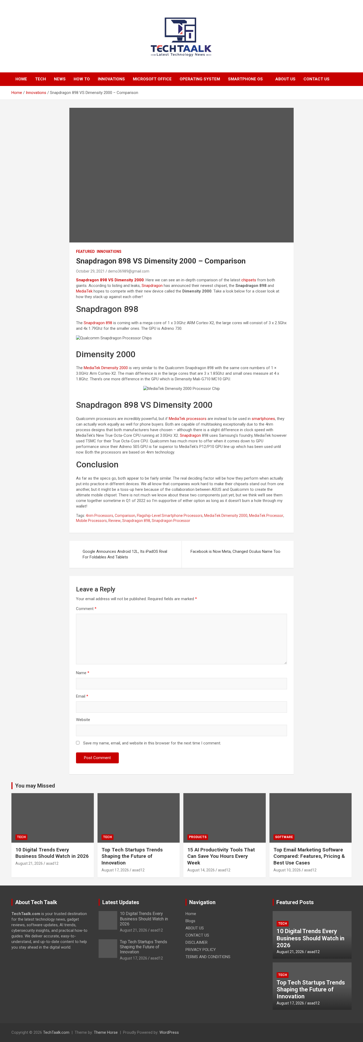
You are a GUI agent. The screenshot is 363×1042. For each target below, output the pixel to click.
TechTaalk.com (56, 1032)
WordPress (169, 1032)
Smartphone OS (245, 79)
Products (197, 837)
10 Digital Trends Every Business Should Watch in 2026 (52, 853)
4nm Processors (99, 515)
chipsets (248, 280)
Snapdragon (152, 285)
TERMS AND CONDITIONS (207, 956)
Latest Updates (120, 902)
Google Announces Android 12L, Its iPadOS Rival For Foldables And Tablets (125, 554)
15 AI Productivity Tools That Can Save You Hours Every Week (221, 856)
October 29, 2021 (90, 271)
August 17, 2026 (115, 870)
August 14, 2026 (201, 870)
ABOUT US (285, 79)
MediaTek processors (187, 418)
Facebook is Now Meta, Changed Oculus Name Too (235, 551)
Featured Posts (295, 902)
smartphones (263, 418)
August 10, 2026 (287, 870)
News (60, 79)
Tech (40, 79)
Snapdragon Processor (171, 520)
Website (83, 719)
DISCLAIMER (196, 942)
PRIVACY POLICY (200, 949)
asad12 (52, 863)
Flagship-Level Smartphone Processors (169, 515)
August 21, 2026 (29, 863)
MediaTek (84, 291)
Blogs (190, 921)
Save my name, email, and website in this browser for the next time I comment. (152, 743)
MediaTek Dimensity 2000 (106, 367)
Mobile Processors (91, 520)
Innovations (111, 79)
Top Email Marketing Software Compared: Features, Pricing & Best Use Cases (309, 856)
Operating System (200, 79)
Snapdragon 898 (98, 322)
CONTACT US (316, 79)
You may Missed (35, 785)
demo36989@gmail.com (128, 271)
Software (284, 837)
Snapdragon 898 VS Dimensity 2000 (110, 280)
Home (21, 79)
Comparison (125, 515)
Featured (85, 251)
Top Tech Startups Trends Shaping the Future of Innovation (132, 856)
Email (82, 696)
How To (82, 79)
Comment (86, 608)
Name (82, 672)
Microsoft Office (152, 79)
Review (114, 520)
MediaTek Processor (266, 515)
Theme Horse (106, 1032)
